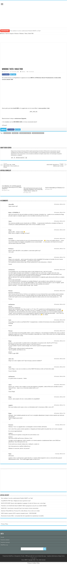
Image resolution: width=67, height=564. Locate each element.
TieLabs (23, 556)
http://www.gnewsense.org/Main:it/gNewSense (19, 446)
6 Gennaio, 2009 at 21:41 (60, 453)
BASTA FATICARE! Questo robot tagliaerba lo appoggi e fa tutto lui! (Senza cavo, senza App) (23, 503)
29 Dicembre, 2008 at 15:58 (59, 229)
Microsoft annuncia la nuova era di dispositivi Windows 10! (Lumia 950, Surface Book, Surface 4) (33, 189)
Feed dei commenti (5, 542)
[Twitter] (32, 558)
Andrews (10, 238)
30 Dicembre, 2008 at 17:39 (59, 413)
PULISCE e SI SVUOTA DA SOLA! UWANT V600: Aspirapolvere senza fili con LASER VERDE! (24, 505)
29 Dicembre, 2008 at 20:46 (59, 319)
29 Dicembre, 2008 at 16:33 (59, 238)
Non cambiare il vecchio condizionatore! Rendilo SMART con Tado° (25, 30)
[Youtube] (34, 558)
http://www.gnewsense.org (21, 441)
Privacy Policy (4, 524)
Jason (10, 221)
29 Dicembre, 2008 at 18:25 (59, 269)
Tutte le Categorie (9, 33)
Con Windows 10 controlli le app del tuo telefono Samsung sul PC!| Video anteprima (11, 187)
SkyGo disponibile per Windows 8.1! (54, 187)
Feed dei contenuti (5, 539)
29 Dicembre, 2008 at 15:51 (59, 221)
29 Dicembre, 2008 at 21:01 (59, 330)
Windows (16, 33)
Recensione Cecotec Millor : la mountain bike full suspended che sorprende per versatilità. (22, 515)
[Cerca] (44, 549)
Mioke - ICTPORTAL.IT (14, 212)
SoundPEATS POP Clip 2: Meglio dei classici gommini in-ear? (16, 500)
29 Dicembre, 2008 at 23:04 (59, 366)
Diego (9, 230)
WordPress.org (4, 544)
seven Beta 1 (7, 133)
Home (2, 33)
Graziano (10, 424)
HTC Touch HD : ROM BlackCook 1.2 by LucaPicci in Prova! (11, 165)
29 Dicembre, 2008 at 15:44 (59, 212)
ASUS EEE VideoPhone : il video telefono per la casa (55, 165)
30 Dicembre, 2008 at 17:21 (59, 405)
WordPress (11, 556)
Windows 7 (15, 133)
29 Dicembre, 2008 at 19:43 (59, 304)
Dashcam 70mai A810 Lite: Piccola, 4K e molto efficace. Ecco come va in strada (20, 510)
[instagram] (36, 558)
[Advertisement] (13, 480)
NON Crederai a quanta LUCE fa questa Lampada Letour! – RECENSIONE (18, 513)
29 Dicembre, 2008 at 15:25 (59, 204)
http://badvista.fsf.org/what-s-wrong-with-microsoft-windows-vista (23, 434)
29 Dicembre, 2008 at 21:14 (59, 340)
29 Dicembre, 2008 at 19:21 (59, 290)
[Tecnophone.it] (33, 9)
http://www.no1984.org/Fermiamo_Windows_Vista (20, 438)
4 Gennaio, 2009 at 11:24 (60, 424)
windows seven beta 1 (38, 133)
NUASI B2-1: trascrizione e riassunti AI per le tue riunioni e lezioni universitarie (19, 508)
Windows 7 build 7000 (25, 133)
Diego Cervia (5, 71)
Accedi (2, 537)
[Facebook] (31, 558)
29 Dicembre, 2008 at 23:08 (59, 376)
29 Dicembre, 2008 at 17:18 (59, 248)
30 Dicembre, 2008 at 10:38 (59, 396)
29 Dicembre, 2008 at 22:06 (59, 358)
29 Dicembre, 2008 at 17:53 (59, 257)
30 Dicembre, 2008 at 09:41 (59, 384)
